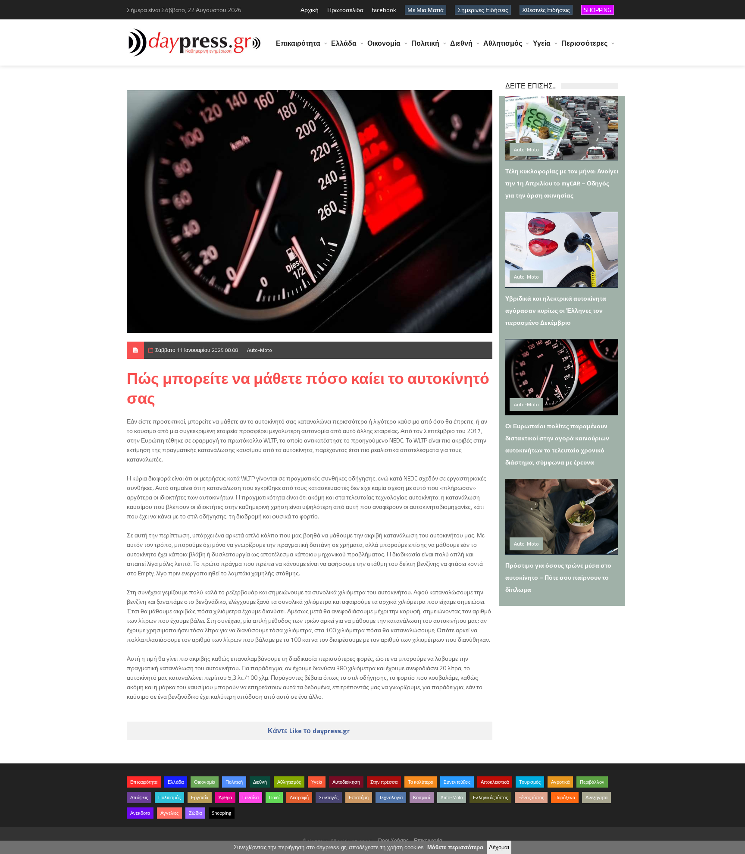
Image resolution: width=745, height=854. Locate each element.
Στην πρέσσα (384, 782)
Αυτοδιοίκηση (346, 782)
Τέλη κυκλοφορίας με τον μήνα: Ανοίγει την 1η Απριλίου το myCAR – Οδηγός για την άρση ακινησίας (561, 183)
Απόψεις (139, 797)
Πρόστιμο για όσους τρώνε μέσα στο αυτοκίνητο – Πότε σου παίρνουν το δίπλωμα (558, 577)
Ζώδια (195, 813)
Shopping (221, 813)
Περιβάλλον (592, 782)
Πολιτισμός (169, 797)
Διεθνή (461, 43)
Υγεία (542, 43)
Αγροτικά (560, 782)
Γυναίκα (250, 797)
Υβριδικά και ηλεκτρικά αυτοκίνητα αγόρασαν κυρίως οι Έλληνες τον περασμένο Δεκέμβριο (555, 310)
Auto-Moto (259, 350)
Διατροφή (299, 797)
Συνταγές (328, 797)
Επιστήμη (359, 797)
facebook (384, 9)
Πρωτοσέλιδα (345, 9)
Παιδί (274, 797)
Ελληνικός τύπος (490, 797)
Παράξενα (564, 797)
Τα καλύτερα (420, 782)
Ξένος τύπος (531, 797)
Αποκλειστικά (495, 782)
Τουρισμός (530, 782)
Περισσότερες (584, 43)
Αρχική (310, 9)
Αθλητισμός (502, 43)
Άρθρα (225, 797)
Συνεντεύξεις (457, 782)
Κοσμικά (421, 797)
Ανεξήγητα (596, 797)
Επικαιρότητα (298, 43)
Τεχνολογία (391, 797)
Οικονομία (384, 43)
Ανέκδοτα (140, 813)
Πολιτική (425, 43)
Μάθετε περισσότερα (455, 847)
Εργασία (199, 797)
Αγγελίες (169, 813)
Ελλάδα (344, 43)
